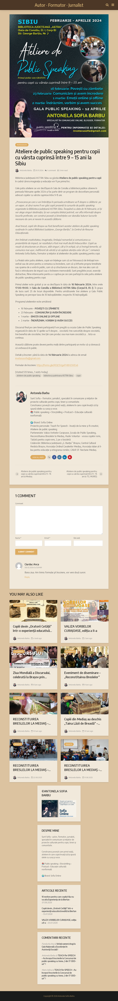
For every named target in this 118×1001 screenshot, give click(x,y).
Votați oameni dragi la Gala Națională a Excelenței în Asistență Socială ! (59, 947)
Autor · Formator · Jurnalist (59, 5)
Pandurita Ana (48, 944)
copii (79, 375)
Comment (19, 503)
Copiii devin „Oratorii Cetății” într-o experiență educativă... (32, 628)
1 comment (51, 170)
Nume (18, 538)
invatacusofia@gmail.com (27, 358)
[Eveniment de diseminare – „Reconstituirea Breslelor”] (85, 656)
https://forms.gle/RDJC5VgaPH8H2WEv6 (57, 365)
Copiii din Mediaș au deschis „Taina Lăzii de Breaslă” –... (82, 721)
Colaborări (70, 605)
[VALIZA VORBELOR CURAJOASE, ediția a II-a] (85, 610)
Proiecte (69, 698)
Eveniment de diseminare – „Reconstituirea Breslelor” (82, 675)
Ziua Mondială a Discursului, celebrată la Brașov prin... (31, 675)
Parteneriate (22, 145)
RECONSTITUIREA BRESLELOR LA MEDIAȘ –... (32, 721)
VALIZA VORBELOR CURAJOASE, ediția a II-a (80, 628)
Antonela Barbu (25, 170)
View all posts (38, 457)
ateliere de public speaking (28, 375)
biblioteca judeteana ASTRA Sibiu (58, 375)
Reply (27, 577)
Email (47, 538)
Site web (77, 538)
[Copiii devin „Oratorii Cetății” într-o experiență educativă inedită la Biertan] (33, 610)
